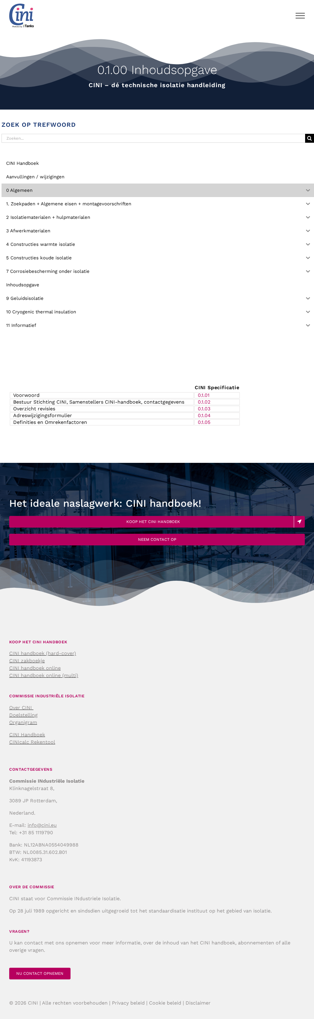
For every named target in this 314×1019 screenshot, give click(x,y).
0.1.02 (204, 402)
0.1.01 (203, 395)
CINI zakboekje (27, 661)
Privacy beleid (128, 1003)
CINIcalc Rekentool (32, 742)
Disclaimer (198, 1003)
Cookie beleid (165, 1003)
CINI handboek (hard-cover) (42, 653)
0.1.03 (204, 409)
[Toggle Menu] (300, 15)
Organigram (23, 722)
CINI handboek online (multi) (43, 675)
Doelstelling (23, 715)
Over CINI (21, 708)
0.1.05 (204, 422)
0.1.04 (204, 415)
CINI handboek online (35, 668)
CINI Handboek (27, 735)
